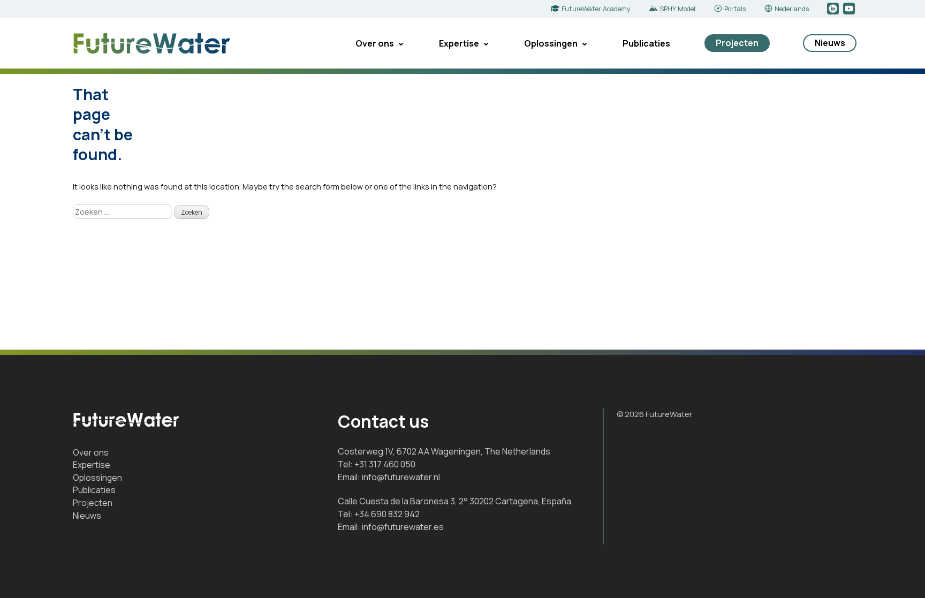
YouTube (849, 9)
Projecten (737, 43)
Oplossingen (551, 43)
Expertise (459, 43)
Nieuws (830, 43)
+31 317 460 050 (384, 464)
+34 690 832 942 (387, 514)
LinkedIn (833, 9)
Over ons (374, 43)
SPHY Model (677, 8)
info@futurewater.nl (401, 477)
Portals (735, 8)
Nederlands (792, 8)
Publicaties (646, 43)
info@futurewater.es (403, 527)
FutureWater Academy (596, 8)
